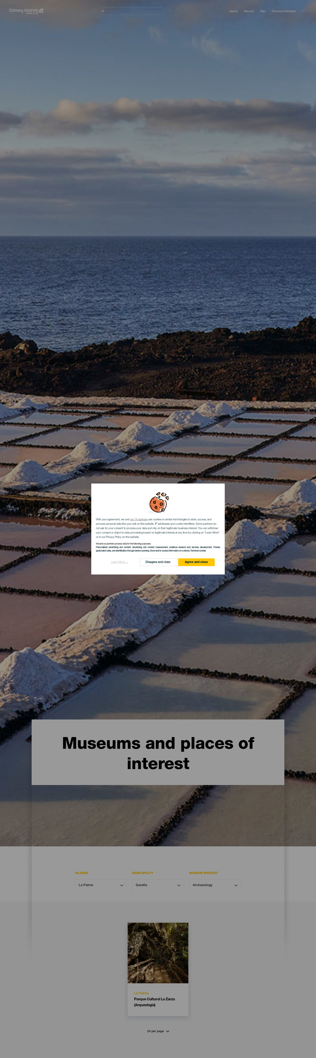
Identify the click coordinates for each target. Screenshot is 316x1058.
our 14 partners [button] (139, 519)
